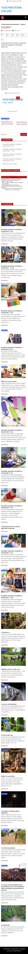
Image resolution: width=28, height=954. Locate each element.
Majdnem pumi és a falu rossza (10, 669)
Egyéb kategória (5, 118)
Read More (4, 244)
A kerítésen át (5, 632)
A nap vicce (14, 177)
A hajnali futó (5, 925)
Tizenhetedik (4, 211)
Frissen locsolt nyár (7, 735)
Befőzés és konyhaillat (7, 776)
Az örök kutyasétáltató (8, 848)
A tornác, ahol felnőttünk (9, 704)
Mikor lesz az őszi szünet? (10, 163)
